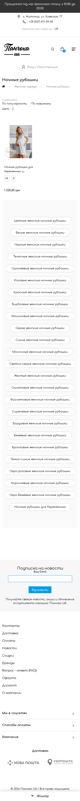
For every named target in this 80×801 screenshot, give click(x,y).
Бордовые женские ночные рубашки (40, 423)
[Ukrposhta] (60, 762)
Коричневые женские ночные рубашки (40, 483)
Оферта (9, 678)
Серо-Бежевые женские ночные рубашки (40, 495)
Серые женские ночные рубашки (40, 328)
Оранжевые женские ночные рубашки (40, 268)
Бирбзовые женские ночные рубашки (40, 304)
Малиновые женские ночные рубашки (40, 316)
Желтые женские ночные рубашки (40, 375)
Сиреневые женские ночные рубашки (40, 411)
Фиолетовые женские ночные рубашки (40, 399)
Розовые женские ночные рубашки (40, 280)
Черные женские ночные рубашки (40, 244)
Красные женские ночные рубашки (40, 292)
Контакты (11, 625)
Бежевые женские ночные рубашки (40, 435)
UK (56, 28)
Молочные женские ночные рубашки (40, 351)
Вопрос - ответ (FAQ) (19, 670)
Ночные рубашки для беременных (40, 506)
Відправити (40, 590)
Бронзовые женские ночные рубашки (40, 447)
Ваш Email (40, 571)
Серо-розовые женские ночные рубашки (40, 471)
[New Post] (23, 762)
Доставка (10, 633)
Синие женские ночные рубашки (40, 340)
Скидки (8, 655)
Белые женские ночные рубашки (40, 232)
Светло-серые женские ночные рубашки (40, 363)
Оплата (8, 640)
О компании (11, 693)
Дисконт (9, 685)
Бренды (8, 663)
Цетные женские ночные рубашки (40, 220)
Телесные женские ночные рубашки (40, 256)
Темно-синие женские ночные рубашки (40, 459)
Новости (9, 648)
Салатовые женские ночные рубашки (40, 387)
